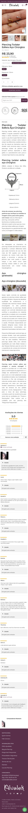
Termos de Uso (6, 761)
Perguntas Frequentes (9, 752)
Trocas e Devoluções (8, 758)
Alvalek (8, 799)
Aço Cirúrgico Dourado (19, 63)
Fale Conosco (6, 738)
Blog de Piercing (7, 749)
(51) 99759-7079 (6, 775)
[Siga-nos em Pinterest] (14, 793)
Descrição (4, 121)
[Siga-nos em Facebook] (7, 793)
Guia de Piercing (7, 768)
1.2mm (4, 75)
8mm (4, 69)
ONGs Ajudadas (7, 746)
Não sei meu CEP (20, 96)
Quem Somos (6, 735)
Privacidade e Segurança (9, 755)
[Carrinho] (25, 5)
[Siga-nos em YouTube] (17, 793)
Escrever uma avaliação (12, 437)
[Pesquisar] (5, 5)
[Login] (22, 5)
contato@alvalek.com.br (9, 779)
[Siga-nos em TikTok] (21, 793)
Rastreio (4, 764)
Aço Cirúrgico (6, 63)
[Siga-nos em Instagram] (10, 793)
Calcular (24, 100)
